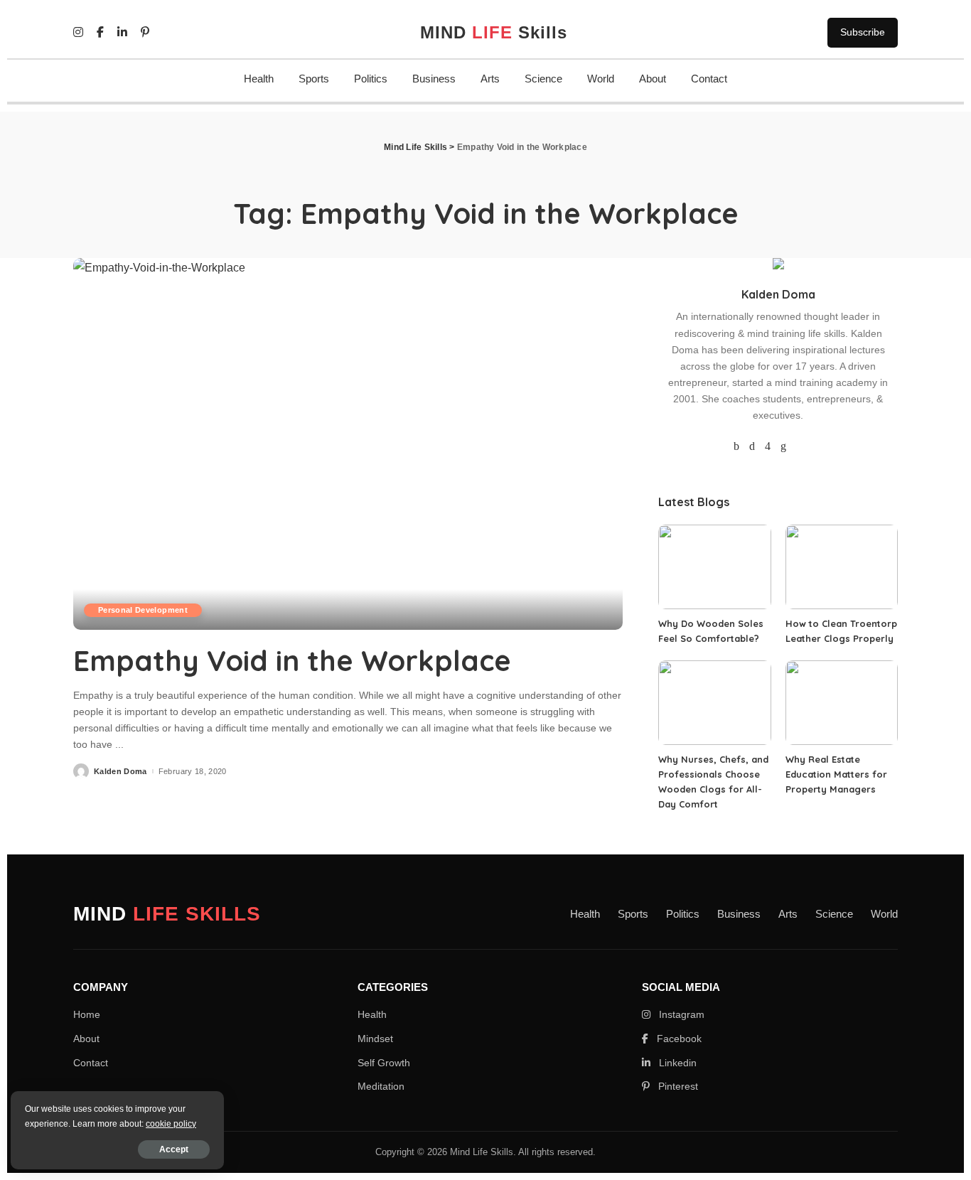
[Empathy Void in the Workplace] (348, 443)
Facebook (678, 1038)
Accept (173, 1149)
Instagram (680, 1014)
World (600, 79)
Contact (709, 79)
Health (259, 79)
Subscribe (862, 32)
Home (86, 1014)
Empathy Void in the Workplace (292, 660)
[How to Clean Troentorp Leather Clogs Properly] (841, 567)
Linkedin (676, 1062)
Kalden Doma (120, 772)
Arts (490, 79)
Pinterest (676, 1086)
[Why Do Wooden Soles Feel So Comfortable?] (714, 567)
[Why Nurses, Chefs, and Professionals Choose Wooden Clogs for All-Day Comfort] (714, 702)
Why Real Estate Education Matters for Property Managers (836, 774)
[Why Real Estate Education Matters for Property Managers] (841, 702)
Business (434, 79)
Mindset (375, 1038)
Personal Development (143, 610)
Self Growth (384, 1062)
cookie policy (171, 1124)
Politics (370, 79)
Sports (314, 79)
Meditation (381, 1086)
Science (543, 79)
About (652, 79)
